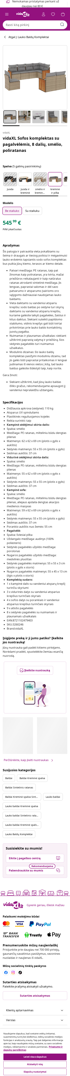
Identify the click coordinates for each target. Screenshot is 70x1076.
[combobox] (35, 24)
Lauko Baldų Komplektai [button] (19, 834)
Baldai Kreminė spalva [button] (32, 778)
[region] (35, 1052)
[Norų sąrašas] (53, 14)
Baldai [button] (8, 778)
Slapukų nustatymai (35, 1071)
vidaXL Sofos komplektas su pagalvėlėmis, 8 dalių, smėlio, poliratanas (32, 144)
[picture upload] (35, 694)
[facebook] (6, 972)
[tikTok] (20, 972)
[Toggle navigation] (7, 14)
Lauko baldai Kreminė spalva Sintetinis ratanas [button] (23, 824)
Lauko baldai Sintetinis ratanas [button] (22, 815)
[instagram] (13, 972)
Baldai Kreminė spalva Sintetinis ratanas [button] (23, 796)
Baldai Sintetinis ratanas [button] (19, 787)
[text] (12, 224)
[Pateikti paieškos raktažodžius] (62, 24)
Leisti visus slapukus (35, 1056)
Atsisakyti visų (35, 1064)
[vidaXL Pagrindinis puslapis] (22, 14)
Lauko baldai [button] (53, 796)
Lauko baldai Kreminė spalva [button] (21, 806)
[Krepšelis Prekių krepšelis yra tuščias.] (63, 14)
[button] (10, 183)
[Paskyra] (43, 14)
